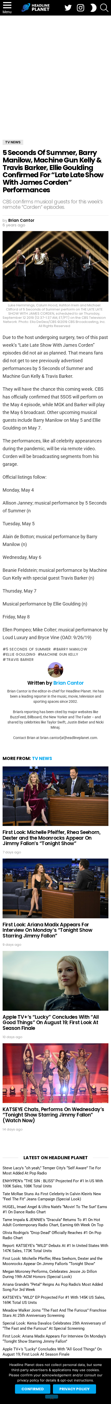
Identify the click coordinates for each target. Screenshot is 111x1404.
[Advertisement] (55, 73)
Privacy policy (74, 1389)
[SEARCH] (104, 7)
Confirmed (32, 1389)
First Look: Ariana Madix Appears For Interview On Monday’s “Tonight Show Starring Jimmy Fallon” (47, 930)
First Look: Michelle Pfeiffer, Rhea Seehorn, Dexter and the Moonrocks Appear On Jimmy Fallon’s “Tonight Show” (51, 838)
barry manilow (72, 649)
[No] (51, 1397)
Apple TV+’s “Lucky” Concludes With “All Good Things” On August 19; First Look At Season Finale (51, 1023)
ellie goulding (21, 654)
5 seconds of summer (28, 649)
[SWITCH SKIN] (93, 7)
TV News (42, 758)
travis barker (20, 659)
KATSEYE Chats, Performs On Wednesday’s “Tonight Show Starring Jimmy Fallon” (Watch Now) (53, 1115)
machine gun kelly (59, 654)
